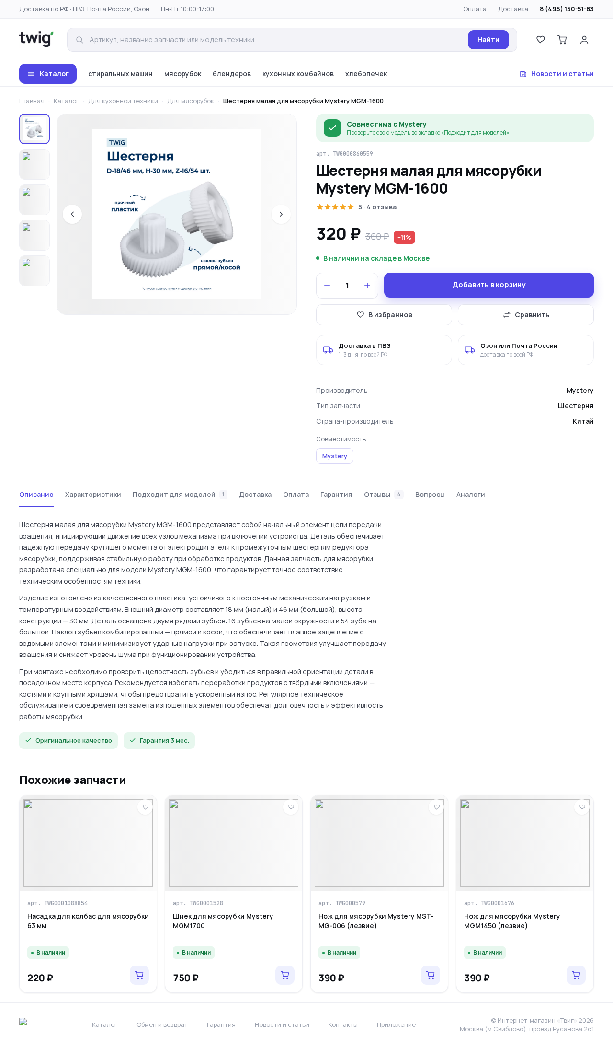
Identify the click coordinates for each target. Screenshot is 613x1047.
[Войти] (584, 39)
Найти (488, 39)
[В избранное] (145, 807)
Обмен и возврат (162, 1024)
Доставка (513, 8)
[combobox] (276, 40)
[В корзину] (139, 975)
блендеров (232, 73)
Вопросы (430, 494)
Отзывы (382, 494)
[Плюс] (367, 285)
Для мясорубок (190, 100)
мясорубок (182, 73)
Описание (36, 494)
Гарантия (336, 494)
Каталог (54, 73)
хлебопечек (366, 73)
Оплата (475, 8)
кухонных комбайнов (298, 73)
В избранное (390, 314)
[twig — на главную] (36, 39)
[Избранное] (540, 39)
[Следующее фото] (281, 214)
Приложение (396, 1024)
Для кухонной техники (123, 100)
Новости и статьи (562, 73)
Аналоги (470, 494)
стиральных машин (120, 73)
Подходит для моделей (179, 494)
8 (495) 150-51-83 (567, 8)
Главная (32, 100)
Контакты (343, 1024)
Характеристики (93, 494)
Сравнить (532, 314)
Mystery (334, 455)
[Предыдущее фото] (72, 214)
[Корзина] (562, 39)
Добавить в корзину (489, 284)
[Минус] (327, 285)
